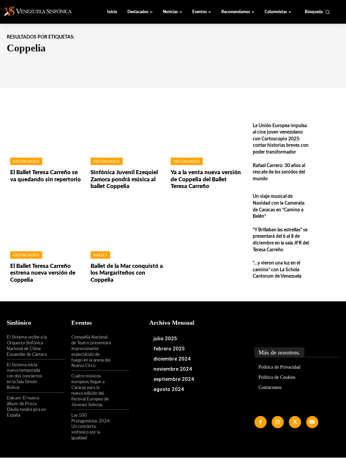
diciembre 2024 (172, 359)
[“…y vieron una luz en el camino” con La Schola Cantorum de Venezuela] (326, 271)
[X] (295, 422)
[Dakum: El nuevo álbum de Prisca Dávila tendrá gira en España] (56, 403)
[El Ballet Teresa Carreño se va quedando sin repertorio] (45, 128)
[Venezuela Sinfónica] (42, 11)
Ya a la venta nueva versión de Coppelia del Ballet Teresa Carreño (206, 179)
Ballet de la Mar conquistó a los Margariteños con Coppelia (127, 273)
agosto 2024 (168, 389)
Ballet (100, 255)
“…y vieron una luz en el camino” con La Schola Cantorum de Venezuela (277, 270)
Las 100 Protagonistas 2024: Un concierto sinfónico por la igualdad (90, 427)
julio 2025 (165, 339)
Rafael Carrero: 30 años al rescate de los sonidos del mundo (279, 172)
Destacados (26, 161)
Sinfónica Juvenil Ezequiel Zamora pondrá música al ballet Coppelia (124, 179)
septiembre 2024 (173, 379)
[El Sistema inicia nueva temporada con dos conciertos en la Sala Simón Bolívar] (56, 370)
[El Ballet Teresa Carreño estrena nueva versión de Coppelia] (45, 221)
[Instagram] (278, 422)
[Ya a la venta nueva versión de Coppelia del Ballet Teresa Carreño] (205, 128)
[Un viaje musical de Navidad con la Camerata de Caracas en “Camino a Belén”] (326, 205)
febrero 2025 (169, 349)
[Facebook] (260, 422)
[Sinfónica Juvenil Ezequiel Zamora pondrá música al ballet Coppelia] (125, 128)
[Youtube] (312, 422)
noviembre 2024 (172, 369)
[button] (317, 12)
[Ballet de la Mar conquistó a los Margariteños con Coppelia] (125, 221)
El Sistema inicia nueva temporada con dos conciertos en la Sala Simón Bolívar (24, 376)
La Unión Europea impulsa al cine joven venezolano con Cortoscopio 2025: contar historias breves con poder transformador (280, 139)
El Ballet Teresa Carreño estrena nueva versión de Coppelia (42, 273)
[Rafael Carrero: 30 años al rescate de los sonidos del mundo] (326, 174)
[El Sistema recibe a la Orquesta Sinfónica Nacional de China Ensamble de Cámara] (56, 342)
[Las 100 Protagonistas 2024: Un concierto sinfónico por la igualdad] (120, 421)
